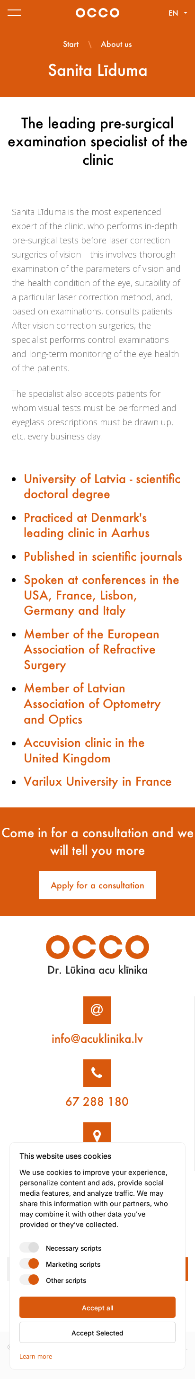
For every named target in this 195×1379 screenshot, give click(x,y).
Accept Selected (97, 1332)
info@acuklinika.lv (97, 1038)
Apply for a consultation (97, 885)
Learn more (35, 1356)
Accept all (97, 1307)
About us (116, 44)
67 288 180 (97, 1101)
